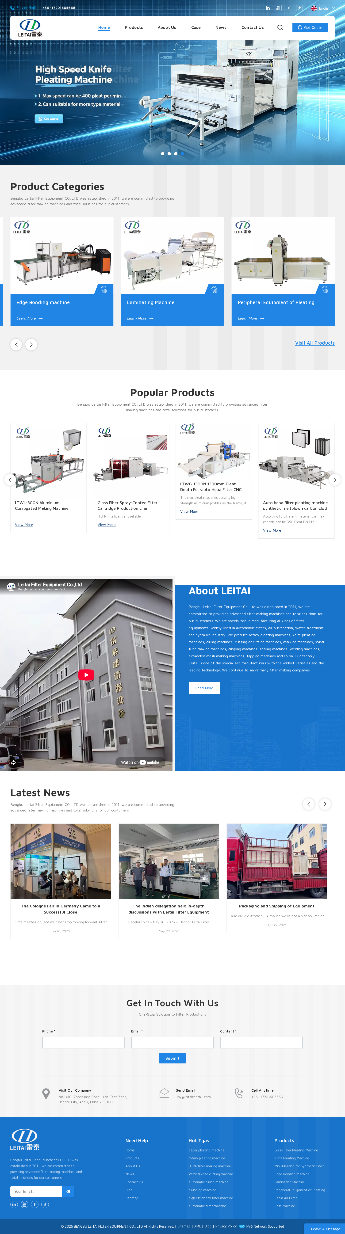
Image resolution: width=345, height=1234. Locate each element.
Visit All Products (315, 343)
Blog (129, 1190)
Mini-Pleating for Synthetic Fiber (210, 302)
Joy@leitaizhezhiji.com (193, 1097)
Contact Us (253, 27)
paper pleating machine (206, 1150)
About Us (167, 27)
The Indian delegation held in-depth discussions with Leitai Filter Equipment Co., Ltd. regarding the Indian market (168, 909)
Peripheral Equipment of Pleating (300, 1190)
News (220, 27)
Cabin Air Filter (286, 1198)
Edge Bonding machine (292, 1174)
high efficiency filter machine (211, 1198)
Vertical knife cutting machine (211, 1174)
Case (196, 27)
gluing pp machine (202, 1190)
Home (104, 27)
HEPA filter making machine (210, 1166)
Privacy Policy (226, 1226)
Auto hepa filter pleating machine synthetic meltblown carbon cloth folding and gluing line (229, 505)
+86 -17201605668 (59, 8)
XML (197, 1226)
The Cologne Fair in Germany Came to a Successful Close (60, 908)
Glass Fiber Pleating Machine (296, 1150)
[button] (332, 82)
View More (40, 524)
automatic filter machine (208, 1206)
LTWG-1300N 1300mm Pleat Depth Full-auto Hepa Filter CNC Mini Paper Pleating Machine (144, 486)
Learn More (71, 318)
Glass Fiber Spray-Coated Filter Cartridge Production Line (61, 505)
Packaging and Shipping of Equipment (276, 905)
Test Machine (285, 1206)
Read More (204, 688)
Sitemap (132, 1198)
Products (134, 27)
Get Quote (313, 27)
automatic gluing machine (208, 1182)
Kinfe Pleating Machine (88, 302)
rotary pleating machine (207, 1158)
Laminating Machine (290, 1182)
